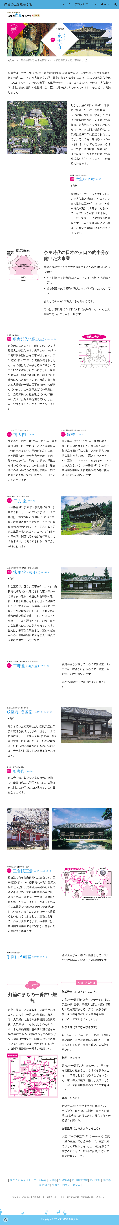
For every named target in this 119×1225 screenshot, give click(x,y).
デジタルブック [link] (84, 4)
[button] (115, 4)
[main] (59, 60)
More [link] (103, 4)
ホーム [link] (67, 4)
